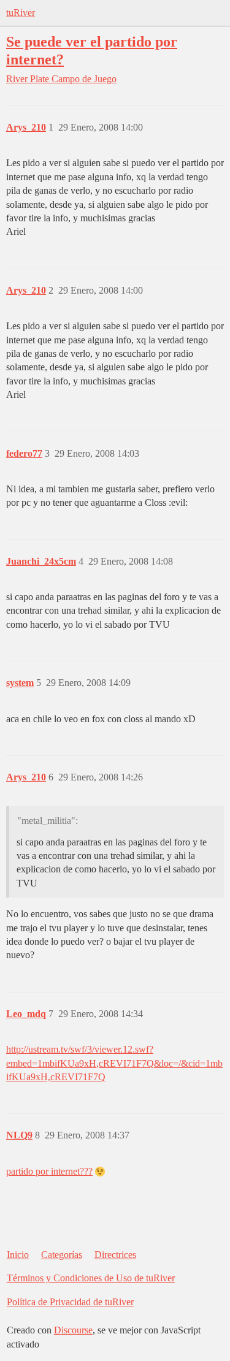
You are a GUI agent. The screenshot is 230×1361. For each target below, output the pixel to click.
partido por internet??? (49, 1171)
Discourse (73, 1330)
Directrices (115, 1254)
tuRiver (20, 12)
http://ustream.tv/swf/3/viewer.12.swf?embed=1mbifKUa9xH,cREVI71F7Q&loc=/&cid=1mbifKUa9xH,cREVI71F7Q (114, 1063)
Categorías (61, 1254)
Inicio (18, 1254)
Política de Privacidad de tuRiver (70, 1302)
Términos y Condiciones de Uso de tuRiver (91, 1278)
